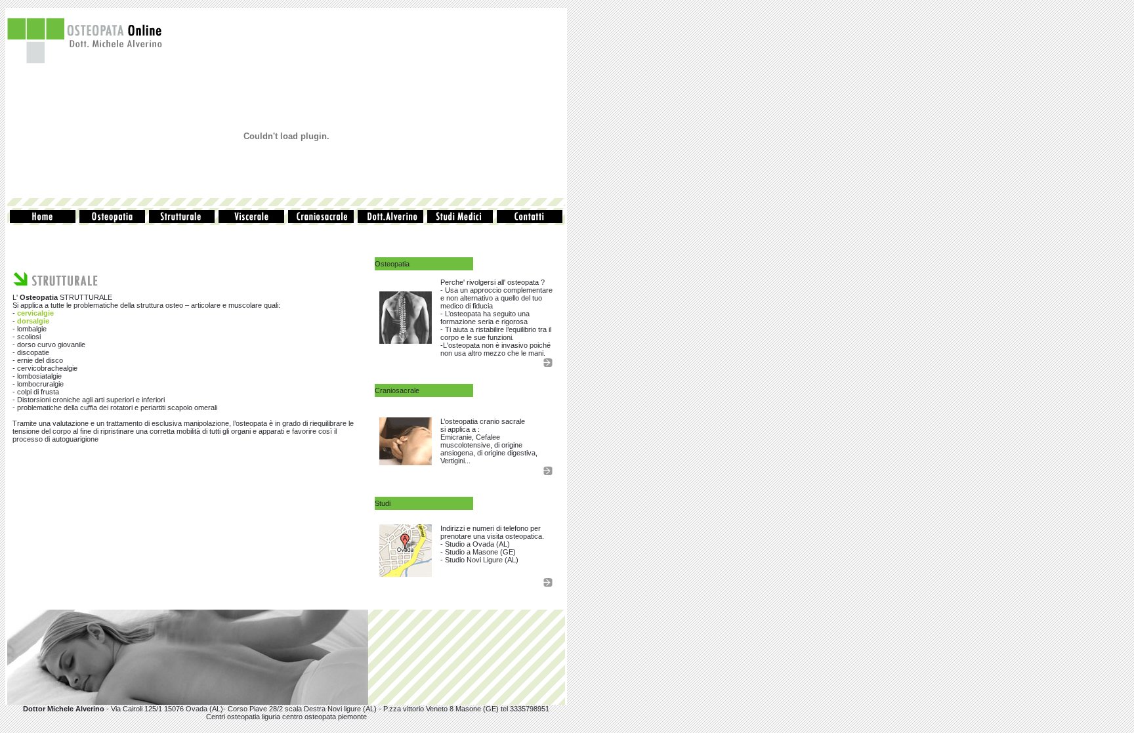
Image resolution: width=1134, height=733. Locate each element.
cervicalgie (35, 313)
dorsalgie (33, 321)
